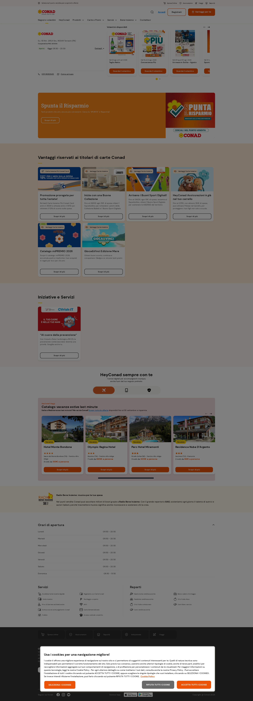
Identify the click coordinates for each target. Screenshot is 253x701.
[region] (127, 669)
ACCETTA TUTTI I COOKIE (194, 684)
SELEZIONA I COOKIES (59, 684)
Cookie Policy (148, 676)
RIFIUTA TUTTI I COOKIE (158, 684)
